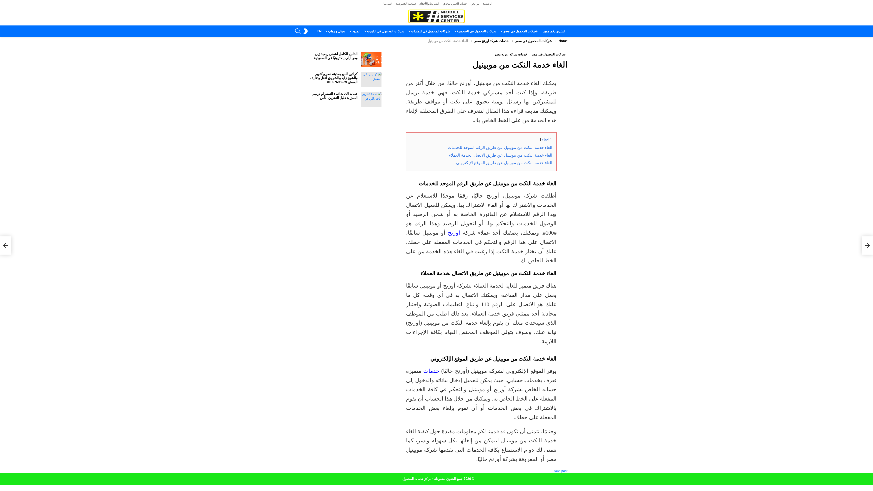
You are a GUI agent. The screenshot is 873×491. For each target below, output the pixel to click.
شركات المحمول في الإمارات (430, 31)
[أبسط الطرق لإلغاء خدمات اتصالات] (867, 245)
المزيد (356, 31)
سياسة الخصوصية (406, 3)
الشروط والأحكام (429, 3)
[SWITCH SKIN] (305, 31)
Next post (560, 471)
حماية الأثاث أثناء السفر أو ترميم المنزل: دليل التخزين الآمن (335, 96)
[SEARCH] (298, 31)
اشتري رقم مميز (554, 31)
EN (319, 31)
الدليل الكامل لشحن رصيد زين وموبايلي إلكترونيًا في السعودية (336, 56)
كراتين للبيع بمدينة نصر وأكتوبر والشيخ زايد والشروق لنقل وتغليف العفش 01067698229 (334, 78)
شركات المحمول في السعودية (477, 31)
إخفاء (545, 139)
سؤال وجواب (336, 31)
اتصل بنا (388, 3)
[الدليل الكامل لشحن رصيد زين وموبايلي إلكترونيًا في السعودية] (371, 59)
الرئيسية (487, 3)
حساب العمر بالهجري (455, 3)
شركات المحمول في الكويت (385, 31)
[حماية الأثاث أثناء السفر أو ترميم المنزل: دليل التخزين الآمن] (371, 99)
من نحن (475, 3)
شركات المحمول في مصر (520, 31)
